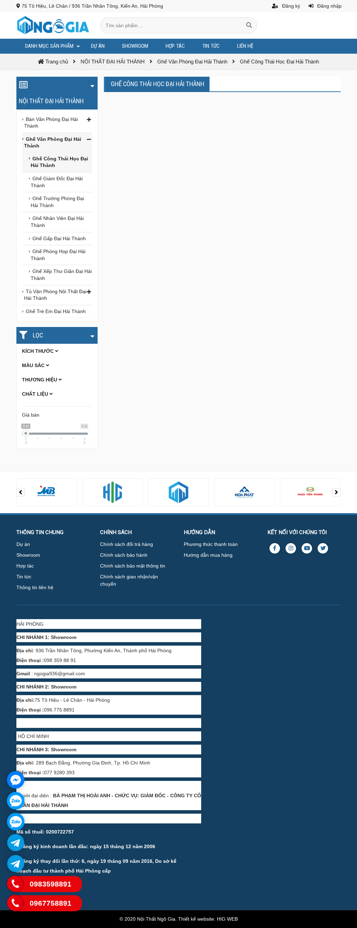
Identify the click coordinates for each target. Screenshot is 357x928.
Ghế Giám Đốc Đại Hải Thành (57, 182)
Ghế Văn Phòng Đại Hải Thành (52, 142)
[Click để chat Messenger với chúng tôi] (15, 780)
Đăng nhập (329, 6)
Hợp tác (25, 566)
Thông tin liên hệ (34, 587)
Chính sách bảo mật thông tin (132, 566)
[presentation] (20, 492)
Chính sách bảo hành (123, 555)
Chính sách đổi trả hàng (126, 544)
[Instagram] (291, 548)
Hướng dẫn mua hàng (208, 555)
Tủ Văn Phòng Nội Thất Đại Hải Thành (55, 295)
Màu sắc (34, 365)
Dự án (23, 544)
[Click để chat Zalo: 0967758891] (15, 821)
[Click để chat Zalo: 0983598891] (15, 800)
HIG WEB (227, 919)
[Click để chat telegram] (15, 842)
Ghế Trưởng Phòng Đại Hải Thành (57, 202)
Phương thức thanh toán (211, 544)
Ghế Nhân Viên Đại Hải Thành (57, 221)
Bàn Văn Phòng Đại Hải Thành (51, 122)
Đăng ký (290, 6)
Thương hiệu (40, 379)
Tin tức (23, 576)
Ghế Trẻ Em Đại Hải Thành (56, 311)
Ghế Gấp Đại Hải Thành (59, 238)
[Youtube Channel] (307, 548)
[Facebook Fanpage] (274, 548)
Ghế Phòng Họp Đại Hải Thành (58, 255)
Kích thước (38, 351)
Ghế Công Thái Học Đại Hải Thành (59, 162)
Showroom (28, 555)
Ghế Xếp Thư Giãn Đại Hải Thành (61, 274)
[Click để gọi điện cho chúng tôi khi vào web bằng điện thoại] (15, 884)
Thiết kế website (196, 919)
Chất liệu (36, 394)
